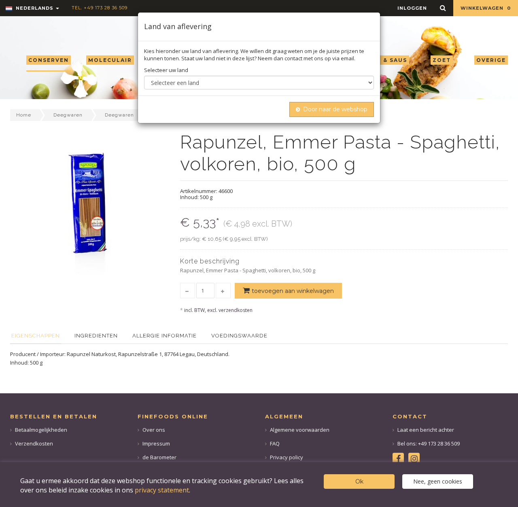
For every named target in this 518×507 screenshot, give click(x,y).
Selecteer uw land (166, 70)
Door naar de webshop (335, 109)
